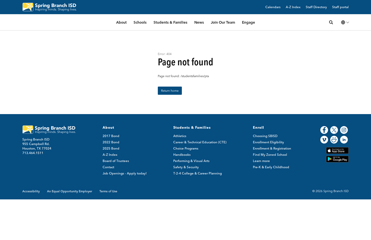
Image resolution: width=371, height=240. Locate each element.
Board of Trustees (116, 161)
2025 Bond (111, 148)
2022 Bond (111, 142)
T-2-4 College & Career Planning (197, 173)
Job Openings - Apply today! (125, 173)
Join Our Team (223, 22)
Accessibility (31, 191)
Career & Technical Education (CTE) (200, 142)
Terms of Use (108, 191)
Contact (108, 167)
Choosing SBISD (265, 136)
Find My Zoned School (270, 155)
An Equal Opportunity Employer (69, 191)
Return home (170, 91)
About (121, 22)
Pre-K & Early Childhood (271, 167)
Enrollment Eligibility (268, 142)
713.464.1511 (32, 153)
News (199, 22)
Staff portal (340, 7)
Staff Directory (316, 7)
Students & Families (170, 22)
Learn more (261, 161)
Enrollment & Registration (272, 148)
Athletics (179, 136)
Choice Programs (185, 148)
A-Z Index (293, 7)
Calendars (273, 7)
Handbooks (182, 155)
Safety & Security (186, 167)
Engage (248, 22)
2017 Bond (111, 136)
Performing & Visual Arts (191, 161)
